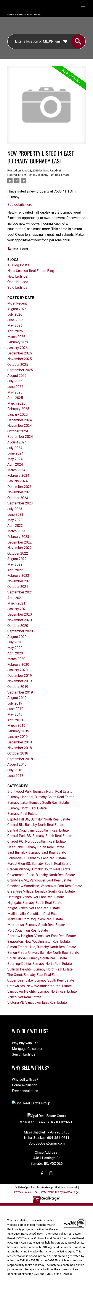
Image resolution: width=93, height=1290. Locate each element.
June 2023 (15, 514)
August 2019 (17, 698)
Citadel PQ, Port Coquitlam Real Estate (36, 841)
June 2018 (15, 776)
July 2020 (14, 642)
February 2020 (18, 664)
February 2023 (18, 537)
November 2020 (19, 620)
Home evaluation (24, 1085)
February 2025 (18, 409)
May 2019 (14, 714)
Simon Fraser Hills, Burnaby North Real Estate (41, 947)
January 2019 (17, 737)
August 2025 (17, 376)
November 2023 (19, 492)
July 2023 (14, 509)
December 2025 (19, 353)
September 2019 (20, 692)
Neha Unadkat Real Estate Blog (30, 271)
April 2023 (15, 526)
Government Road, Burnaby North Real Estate (41, 875)
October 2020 (17, 626)
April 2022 (15, 570)
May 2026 (14, 325)
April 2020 (15, 653)
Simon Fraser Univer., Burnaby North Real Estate (43, 953)
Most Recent (17, 303)
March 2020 (16, 659)
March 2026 (16, 337)
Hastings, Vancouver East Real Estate (35, 897)
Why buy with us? (25, 1043)
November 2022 (19, 548)
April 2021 (15, 598)
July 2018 (14, 770)
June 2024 (15, 453)
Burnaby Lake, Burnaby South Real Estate (38, 803)
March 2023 (16, 531)
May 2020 (14, 648)
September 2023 (20, 503)
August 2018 (17, 764)
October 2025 (17, 364)
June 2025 (15, 387)
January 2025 (17, 414)
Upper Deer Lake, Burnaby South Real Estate (40, 980)
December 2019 (19, 676)
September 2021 (20, 592)
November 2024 (19, 425)
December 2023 (19, 487)
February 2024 (18, 475)
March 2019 (16, 725)
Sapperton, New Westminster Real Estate (38, 941)
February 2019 (18, 731)
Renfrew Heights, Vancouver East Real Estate (41, 936)
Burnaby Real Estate (22, 814)
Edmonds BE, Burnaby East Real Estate (36, 858)
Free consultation (25, 1091)
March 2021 (16, 603)
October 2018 (17, 753)
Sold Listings (17, 287)
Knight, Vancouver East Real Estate (33, 908)
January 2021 (17, 609)
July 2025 (14, 381)
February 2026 (18, 342)
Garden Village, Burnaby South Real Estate (39, 869)
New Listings (17, 276)
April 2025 (15, 398)
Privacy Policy (22, 1192)
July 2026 (14, 314)
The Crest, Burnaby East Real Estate (34, 975)
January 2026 (17, 348)
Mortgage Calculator (27, 1049)
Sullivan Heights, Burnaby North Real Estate (40, 969)
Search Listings (23, 1054)
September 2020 (20, 631)
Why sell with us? (25, 1079)
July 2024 (14, 448)
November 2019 (19, 681)
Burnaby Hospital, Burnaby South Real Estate (40, 797)
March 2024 (16, 470)
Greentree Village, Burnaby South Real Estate (41, 891)
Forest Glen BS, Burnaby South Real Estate (39, 864)
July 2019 (14, 703)
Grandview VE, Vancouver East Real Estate (39, 880)
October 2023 (17, 498)
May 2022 (14, 564)
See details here (19, 205)
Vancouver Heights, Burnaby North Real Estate (42, 991)
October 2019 (17, 687)
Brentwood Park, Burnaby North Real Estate (39, 791)
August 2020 (17, 637)
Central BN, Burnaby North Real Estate (35, 825)
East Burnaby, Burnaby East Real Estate (45, 174)
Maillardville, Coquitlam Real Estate (34, 914)
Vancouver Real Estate (24, 997)
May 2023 (14, 520)
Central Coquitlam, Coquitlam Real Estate (38, 830)
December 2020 (19, 614)
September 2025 (20, 370)
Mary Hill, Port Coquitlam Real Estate (35, 919)
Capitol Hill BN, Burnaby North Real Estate (38, 819)
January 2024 (17, 481)
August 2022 (17, 559)
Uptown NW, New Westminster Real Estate (39, 986)
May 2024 (14, 459)
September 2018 (20, 759)
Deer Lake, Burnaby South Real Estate (35, 847)
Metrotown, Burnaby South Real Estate (36, 925)
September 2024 (20, 437)
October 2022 (17, 553)
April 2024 (15, 464)
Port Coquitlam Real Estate (27, 930)
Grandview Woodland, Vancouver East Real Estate (44, 886)
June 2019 (15, 709)
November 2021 (19, 581)
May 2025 (14, 392)
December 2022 (19, 542)
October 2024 (17, 431)
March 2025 (16, 403)
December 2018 (19, 742)
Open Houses (17, 282)
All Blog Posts (18, 265)
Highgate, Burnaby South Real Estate (34, 903)
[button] (42, 1173)
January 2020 (17, 670)
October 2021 (17, 587)
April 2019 (15, 720)
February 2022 (18, 575)
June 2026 (15, 320)
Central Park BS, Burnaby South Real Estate (39, 836)
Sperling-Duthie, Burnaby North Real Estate (39, 964)
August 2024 (17, 442)
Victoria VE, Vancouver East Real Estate (37, 1002)
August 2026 (17, 309)
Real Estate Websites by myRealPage (56, 1192)
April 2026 (15, 331)
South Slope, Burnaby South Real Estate (37, 958)
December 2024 (19, 420)
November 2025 (19, 359)
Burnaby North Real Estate (27, 808)
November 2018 (19, 748)
